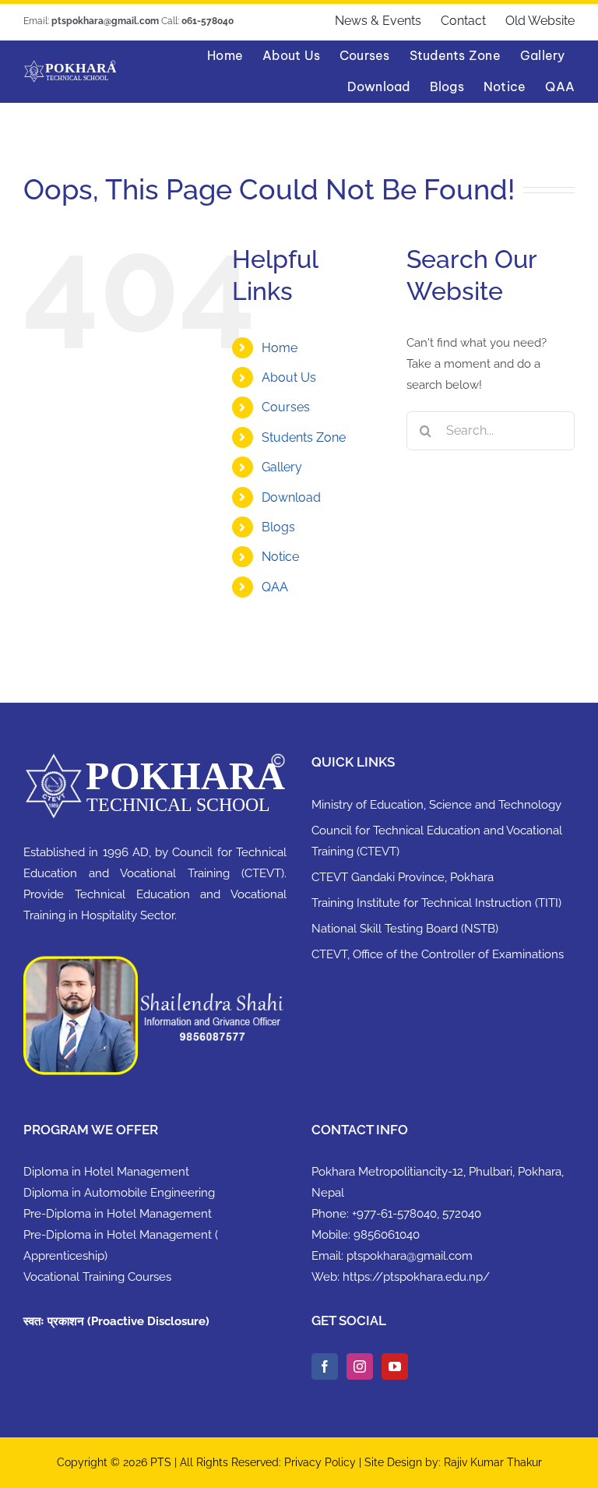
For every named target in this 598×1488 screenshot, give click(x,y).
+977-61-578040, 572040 (416, 1214)
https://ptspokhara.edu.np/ (416, 1277)
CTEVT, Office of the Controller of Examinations (437, 954)
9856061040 (387, 1235)
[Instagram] (359, 1366)
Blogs (278, 527)
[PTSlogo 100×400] (69, 65)
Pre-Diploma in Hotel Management (117, 1214)
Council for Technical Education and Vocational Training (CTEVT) (436, 841)
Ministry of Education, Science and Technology (436, 805)
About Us (289, 377)
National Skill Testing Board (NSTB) (404, 929)
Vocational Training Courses (97, 1277)
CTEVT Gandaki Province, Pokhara (402, 877)
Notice (280, 556)
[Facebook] (324, 1366)
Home (279, 347)
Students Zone (304, 437)
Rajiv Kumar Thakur (493, 1462)
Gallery (282, 467)
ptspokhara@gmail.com (409, 1256)
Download (291, 497)
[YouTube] (395, 1366)
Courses (286, 407)
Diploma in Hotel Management (106, 1172)
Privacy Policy (321, 1462)
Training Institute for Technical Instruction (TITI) (436, 903)
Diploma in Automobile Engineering (119, 1193)
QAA (275, 587)
